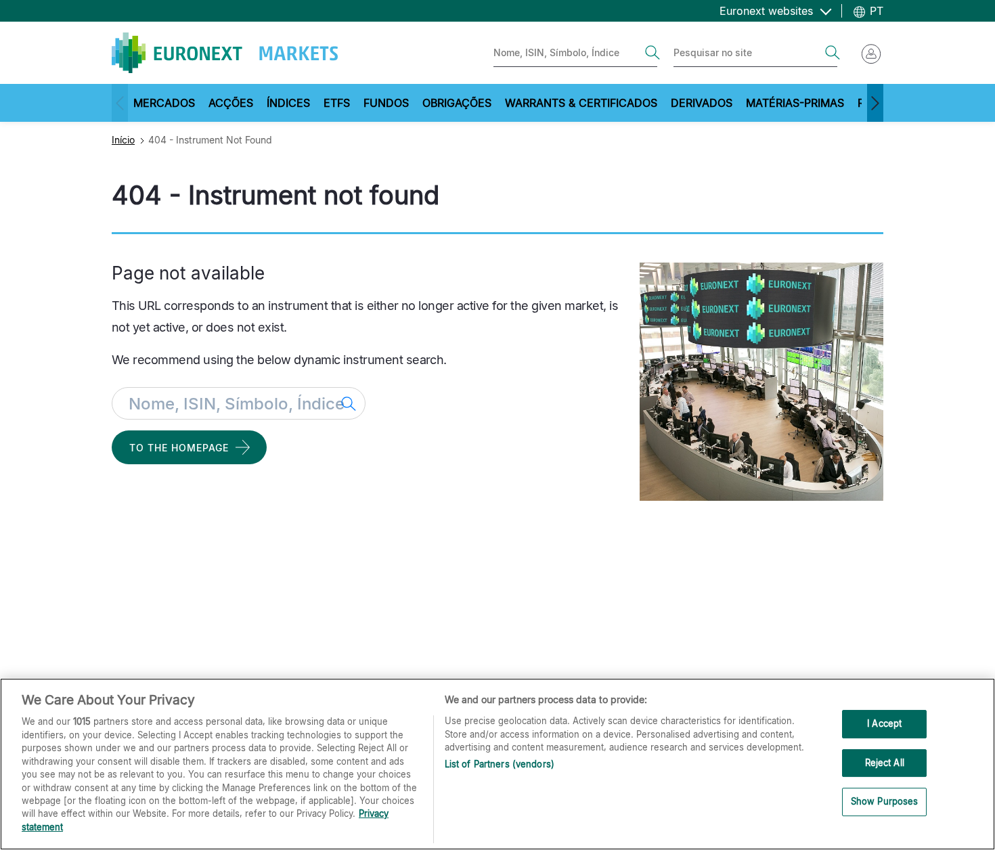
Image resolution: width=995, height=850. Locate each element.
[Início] (225, 52)
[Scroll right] (875, 103)
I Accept (884, 723)
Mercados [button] (164, 103)
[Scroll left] (120, 103)
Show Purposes (885, 802)
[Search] (652, 53)
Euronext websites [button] (768, 11)
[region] (497, 764)
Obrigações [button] (456, 103)
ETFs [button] (337, 103)
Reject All (884, 762)
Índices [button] (288, 103)
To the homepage (179, 447)
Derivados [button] (701, 103)
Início (123, 140)
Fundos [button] (386, 103)
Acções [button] (230, 103)
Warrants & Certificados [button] (581, 103)
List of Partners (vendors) (499, 764)
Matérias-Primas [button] (795, 103)
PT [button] (874, 11)
